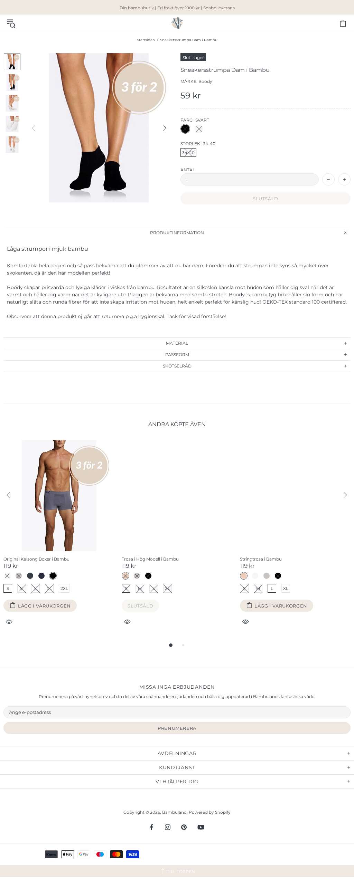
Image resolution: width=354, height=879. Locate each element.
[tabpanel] (59, 540)
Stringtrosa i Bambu (261, 559)
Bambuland (177, 23)
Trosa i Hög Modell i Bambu (150, 559)
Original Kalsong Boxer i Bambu (36, 559)
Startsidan (146, 40)
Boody (205, 81)
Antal (187, 169)
